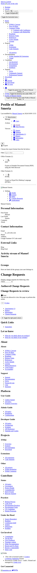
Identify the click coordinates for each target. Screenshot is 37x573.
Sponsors (8, 387)
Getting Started (10, 400)
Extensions (12, 47)
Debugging (8, 526)
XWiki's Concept (14, 24)
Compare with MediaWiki (21, 32)
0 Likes (7, 303)
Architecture (9, 425)
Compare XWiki (14, 28)
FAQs (11, 71)
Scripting (8, 427)
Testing (7, 525)
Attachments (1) (20, 134)
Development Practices (12, 505)
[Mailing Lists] (15, 570)
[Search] (11, 11)
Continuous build (10, 523)
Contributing (9, 536)
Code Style (8, 503)
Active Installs (13, 39)
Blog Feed (4, 249)
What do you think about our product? (17, 336)
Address (3, 236)
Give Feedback (10, 540)
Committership (9, 490)
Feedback (12, 67)
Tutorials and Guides (11, 431)
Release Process (10, 502)
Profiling (8, 528)
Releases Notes (14, 36)
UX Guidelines (10, 509)
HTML (7, 177)
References (12, 37)
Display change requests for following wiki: (15, 280)
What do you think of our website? (16, 337)
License (11, 41)
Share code (8, 550)
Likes (17, 140)
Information (19, 138)
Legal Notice (9, 367)
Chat (6, 385)
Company (4, 220)
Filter (3, 153)
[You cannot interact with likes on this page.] (2, 303)
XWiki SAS (17, 562)
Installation (8, 413)
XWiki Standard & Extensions (19, 56)
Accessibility (9, 369)
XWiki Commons (10, 471)
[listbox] (18, 169)
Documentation (10, 379)
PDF (6, 162)
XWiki (11, 45)
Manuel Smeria (17, 113)
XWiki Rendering (10, 469)
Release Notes (9, 358)
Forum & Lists (9, 383)
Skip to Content (6, 2)
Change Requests (17, 198)
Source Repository (11, 519)
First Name (4, 213)
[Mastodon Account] (6, 570)
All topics (8, 402)
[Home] (6, 88)
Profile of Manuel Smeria (13, 96)
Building (8, 521)
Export (17, 125)
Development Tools (11, 507)
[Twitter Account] (13, 570)
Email (3, 231)
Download (8, 77)
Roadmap (12, 34)
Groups (13, 195)
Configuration (9, 415)
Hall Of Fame (9, 492)
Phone (3, 235)
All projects (13, 52)
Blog (2, 247)
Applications (15, 200)
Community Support (15, 73)
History (17, 136)
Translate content (10, 542)
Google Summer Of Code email (11, 238)
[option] (20, 163)
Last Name (4, 216)
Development (13, 64)
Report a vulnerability (12, 548)
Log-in (7, 9)
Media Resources (10, 365)
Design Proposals (10, 511)
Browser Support (10, 493)
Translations (13, 66)
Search (7, 11)
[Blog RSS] (17, 570)
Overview (8, 444)
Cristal (11, 58)
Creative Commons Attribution (17, 557)
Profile (13, 193)
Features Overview (11, 403)
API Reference (10, 429)
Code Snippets (13, 49)
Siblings (18, 132)
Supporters (8, 327)
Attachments (10, 308)
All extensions (9, 458)
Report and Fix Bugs (11, 546)
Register (7, 7)
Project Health (9, 488)
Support (7, 377)
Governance (9, 486)
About (3, 222)
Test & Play (9, 538)
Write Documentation (12, 544)
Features (7, 446)
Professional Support (16, 75)
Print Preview (19, 127)
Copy (17, 121)
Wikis (13, 196)
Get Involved (13, 62)
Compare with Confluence (21, 30)
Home (7, 21)
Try (6, 79)
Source (17, 130)
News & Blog (13, 26)
